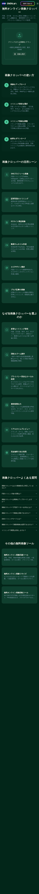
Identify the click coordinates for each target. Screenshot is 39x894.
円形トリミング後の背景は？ (11, 494)
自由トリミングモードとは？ (11, 519)
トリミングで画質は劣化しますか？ (14, 530)
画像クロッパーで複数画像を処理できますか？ (18, 524)
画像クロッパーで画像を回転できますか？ (16, 513)
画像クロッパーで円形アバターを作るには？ (17, 507)
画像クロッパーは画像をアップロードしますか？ (17, 500)
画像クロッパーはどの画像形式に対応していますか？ (18, 487)
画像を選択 (21, 54)
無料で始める (27, 3)
